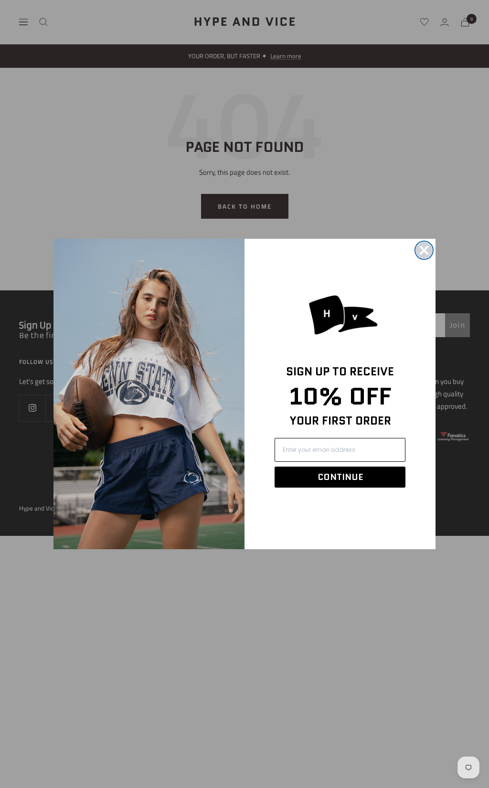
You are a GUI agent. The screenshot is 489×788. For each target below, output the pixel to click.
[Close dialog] (424, 250)
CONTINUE (340, 477)
